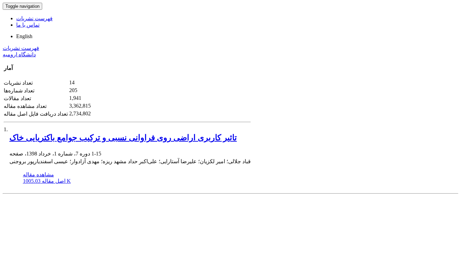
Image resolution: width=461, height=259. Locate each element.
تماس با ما (27, 25)
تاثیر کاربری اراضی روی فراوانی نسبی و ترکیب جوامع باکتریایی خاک (123, 137)
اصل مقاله (47, 181)
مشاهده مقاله (38, 174)
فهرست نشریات (34, 18)
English (24, 36)
